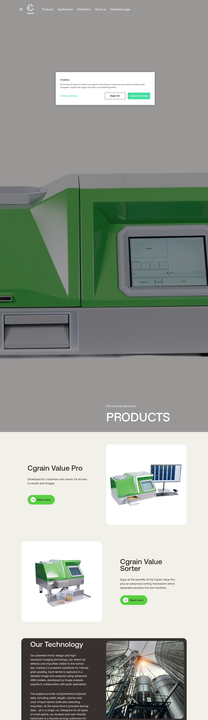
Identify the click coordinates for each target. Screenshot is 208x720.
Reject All (115, 96)
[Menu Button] (21, 9)
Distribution (84, 9)
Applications (65, 9)
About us (100, 9)
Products (47, 9)
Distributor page (120, 9)
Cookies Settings (69, 96)
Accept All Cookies (138, 96)
